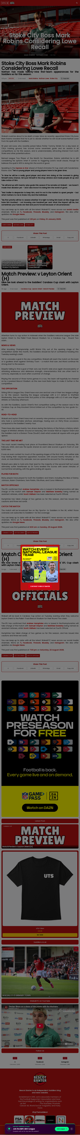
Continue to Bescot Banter (40, 586)
